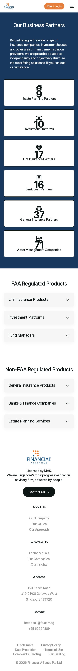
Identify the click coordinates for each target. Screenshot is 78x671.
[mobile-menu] (71, 6)
